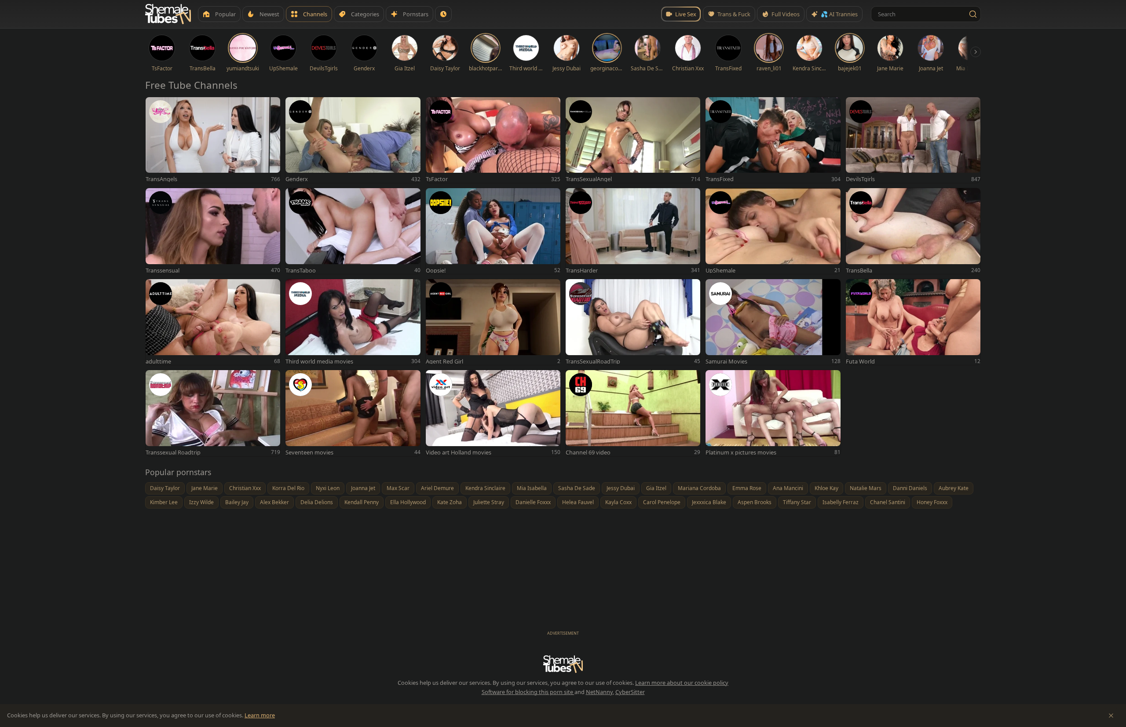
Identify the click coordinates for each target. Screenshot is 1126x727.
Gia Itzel (656, 488)
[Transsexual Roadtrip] (213, 413)
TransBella (859, 270)
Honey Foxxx (932, 502)
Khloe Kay (826, 488)
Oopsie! (436, 270)
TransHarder (582, 270)
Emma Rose (746, 488)
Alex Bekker (274, 502)
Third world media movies (319, 361)
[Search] (972, 14)
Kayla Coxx (618, 502)
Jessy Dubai (621, 488)
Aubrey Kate (954, 488)
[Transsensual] (213, 231)
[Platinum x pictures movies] (773, 413)
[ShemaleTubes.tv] (168, 14)
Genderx (296, 179)
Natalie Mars (865, 488)
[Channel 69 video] (633, 413)
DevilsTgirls (860, 179)
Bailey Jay (237, 502)
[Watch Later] (443, 14)
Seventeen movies (309, 452)
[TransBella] (913, 231)
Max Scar (398, 488)
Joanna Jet (363, 488)
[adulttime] (213, 322)
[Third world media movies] (352, 322)
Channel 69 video (588, 452)
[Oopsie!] (493, 231)
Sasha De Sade (576, 488)
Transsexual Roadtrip (173, 452)
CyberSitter (630, 692)
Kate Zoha (449, 502)
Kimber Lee (164, 502)
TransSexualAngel (589, 179)
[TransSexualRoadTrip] (633, 322)
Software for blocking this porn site (528, 692)
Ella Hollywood (408, 502)
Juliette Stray (488, 502)
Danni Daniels (910, 488)
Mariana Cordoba (699, 488)
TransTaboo (300, 270)
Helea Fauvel (578, 502)
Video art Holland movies (458, 452)
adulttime (158, 361)
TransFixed (720, 179)
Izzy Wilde (201, 502)
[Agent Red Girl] (493, 322)
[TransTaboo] (352, 231)
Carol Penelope (661, 502)
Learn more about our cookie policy (681, 683)
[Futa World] (913, 322)
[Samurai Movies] (773, 322)
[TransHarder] (633, 231)
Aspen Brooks (754, 502)
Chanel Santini (887, 502)
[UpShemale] (773, 231)
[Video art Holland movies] (493, 413)
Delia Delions (316, 502)
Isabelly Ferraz (841, 502)
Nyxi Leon (328, 488)
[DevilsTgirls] (913, 140)
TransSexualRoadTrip (593, 361)
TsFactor (437, 179)
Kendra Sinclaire (485, 488)
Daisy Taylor (165, 488)
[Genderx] (352, 140)
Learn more (260, 715)
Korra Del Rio (288, 488)
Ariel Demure (437, 488)
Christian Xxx (245, 488)
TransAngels (161, 179)
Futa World (860, 361)
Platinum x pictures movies (741, 452)
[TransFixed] (773, 140)
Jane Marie (204, 488)
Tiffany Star (797, 502)
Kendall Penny (361, 502)
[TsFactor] (493, 140)
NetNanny (599, 692)
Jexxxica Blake (709, 502)
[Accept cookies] (1111, 715)
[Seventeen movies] (352, 413)
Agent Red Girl (444, 361)
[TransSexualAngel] (633, 140)
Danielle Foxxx (533, 502)
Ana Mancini (788, 488)
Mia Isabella (532, 488)
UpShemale (720, 270)
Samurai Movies (726, 361)
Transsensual (162, 270)
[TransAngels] (213, 140)
